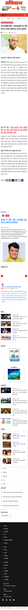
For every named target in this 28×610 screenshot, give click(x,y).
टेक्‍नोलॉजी (19, 18)
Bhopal (7, 590)
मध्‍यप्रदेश (6, 22)
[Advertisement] (14, 110)
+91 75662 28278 (8, 597)
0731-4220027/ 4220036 (10, 586)
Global (24, 18)
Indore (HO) (9, 585)
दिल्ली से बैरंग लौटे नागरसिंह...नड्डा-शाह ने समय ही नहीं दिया (14, 221)
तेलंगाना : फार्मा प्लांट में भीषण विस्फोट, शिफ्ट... (11, 287)
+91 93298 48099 (8, 591)
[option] (3, 19)
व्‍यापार (13, 18)
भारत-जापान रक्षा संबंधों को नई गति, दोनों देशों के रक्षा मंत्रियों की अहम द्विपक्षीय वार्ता (14, 130)
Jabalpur (7, 596)
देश (2, 22)
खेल (2, 18)
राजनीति (8, 18)
